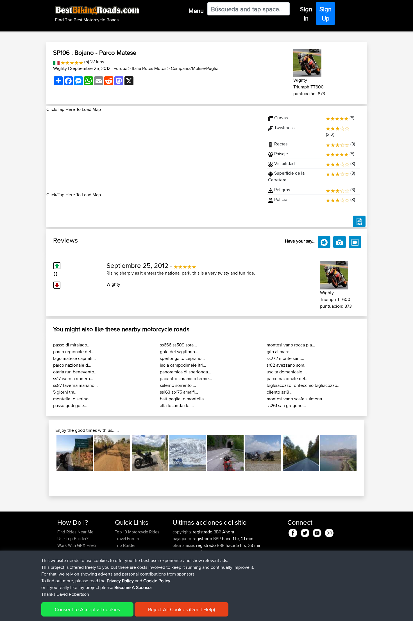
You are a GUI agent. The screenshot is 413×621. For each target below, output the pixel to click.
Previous (48, 453)
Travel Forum (127, 539)
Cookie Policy (156, 580)
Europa (120, 68)
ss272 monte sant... (285, 358)
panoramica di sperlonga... (185, 372)
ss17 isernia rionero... (73, 378)
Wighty (60, 68)
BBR (217, 532)
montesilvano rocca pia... (291, 345)
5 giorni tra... (65, 392)
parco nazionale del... (287, 378)
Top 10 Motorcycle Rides (137, 532)
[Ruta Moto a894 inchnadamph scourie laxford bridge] (338, 453)
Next (365, 453)
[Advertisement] (153, 152)
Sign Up (325, 13)
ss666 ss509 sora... (178, 345)
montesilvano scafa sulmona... (296, 399)
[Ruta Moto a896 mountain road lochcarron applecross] (187, 453)
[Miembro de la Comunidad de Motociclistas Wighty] (307, 62)
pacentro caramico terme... (186, 378)
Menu (196, 10)
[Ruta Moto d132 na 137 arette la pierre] (263, 453)
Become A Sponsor (133, 587)
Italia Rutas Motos (149, 68)
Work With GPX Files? (76, 545)
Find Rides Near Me (75, 532)
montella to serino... (72, 399)
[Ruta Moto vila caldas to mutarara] (112, 453)
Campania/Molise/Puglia (194, 68)
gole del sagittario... (179, 351)
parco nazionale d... (72, 365)
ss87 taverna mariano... (75, 385)
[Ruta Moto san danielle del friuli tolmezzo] (225, 453)
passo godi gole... (70, 405)
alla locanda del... (177, 405)
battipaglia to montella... (183, 399)
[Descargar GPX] (359, 221)
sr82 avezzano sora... (287, 365)
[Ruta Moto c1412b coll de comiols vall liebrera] (74, 453)
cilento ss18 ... (280, 392)
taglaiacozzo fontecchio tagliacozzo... (304, 385)
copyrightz (183, 532)
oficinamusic (184, 545)
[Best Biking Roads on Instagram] (329, 532)
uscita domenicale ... (287, 372)
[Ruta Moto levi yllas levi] (150, 453)
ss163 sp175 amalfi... (179, 392)
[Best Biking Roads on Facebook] (292, 532)
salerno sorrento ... (178, 385)
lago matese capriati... (74, 358)
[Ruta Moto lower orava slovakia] (301, 453)
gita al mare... (280, 351)
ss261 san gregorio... (286, 405)
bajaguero (182, 539)
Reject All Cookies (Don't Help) (181, 609)
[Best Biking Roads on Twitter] (304, 532)
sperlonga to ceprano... (182, 358)
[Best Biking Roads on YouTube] (317, 532)
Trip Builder (125, 545)
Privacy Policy (120, 580)
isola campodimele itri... (183, 365)
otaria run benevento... (75, 372)
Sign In (306, 13)
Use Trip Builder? (72, 539)
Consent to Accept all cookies (87, 609)
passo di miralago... (71, 345)
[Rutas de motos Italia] (56, 61)
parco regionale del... (73, 351)
